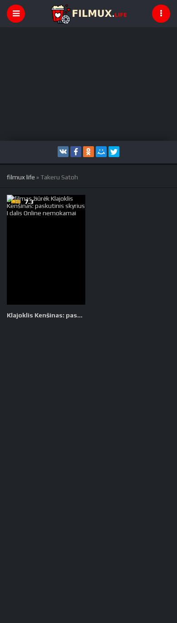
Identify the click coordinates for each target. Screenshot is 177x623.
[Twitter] (113, 151)
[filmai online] (88, 13)
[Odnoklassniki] (88, 151)
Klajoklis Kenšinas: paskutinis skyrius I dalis (46, 315)
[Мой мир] (101, 151)
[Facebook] (75, 151)
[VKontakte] (63, 151)
